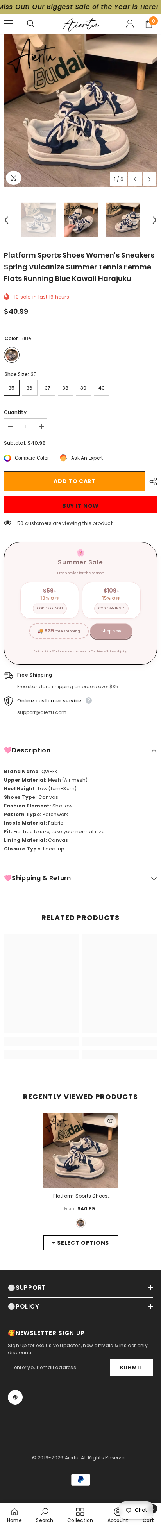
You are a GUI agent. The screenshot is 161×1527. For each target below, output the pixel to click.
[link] (41, 1041)
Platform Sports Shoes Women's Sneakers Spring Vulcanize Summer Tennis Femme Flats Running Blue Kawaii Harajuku (80, 1196)
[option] (80, 110)
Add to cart (75, 481)
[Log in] (130, 24)
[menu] (8, 24)
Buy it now (80, 506)
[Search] (31, 24)
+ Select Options (80, 1243)
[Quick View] (110, 1121)
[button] (135, 179)
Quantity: (16, 412)
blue (81, 1223)
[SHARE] (151, 481)
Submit (131, 1367)
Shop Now (111, 631)
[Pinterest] (15, 1397)
